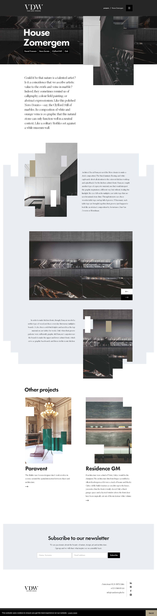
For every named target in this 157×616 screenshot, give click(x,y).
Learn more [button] (72, 613)
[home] (64, 8)
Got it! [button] (151, 613)
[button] (127, 291)
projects (106, 8)
